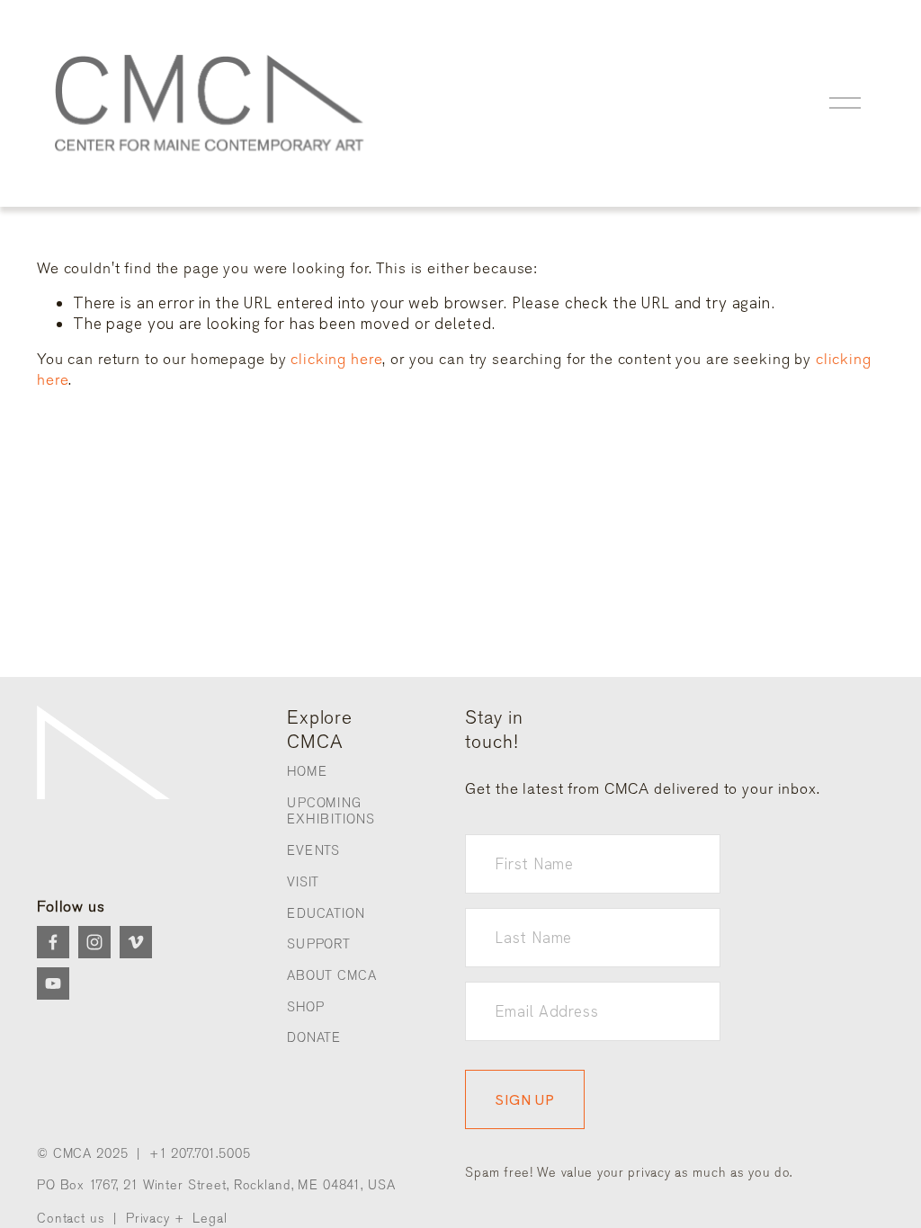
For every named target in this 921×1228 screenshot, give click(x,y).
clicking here (336, 359)
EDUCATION (326, 913)
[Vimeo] (136, 942)
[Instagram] (94, 942)
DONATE (314, 1038)
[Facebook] (53, 942)
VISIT (303, 882)
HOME (306, 771)
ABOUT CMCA (332, 975)
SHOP (305, 1007)
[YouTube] (53, 983)
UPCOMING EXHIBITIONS (330, 812)
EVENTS (313, 851)
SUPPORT (319, 944)
